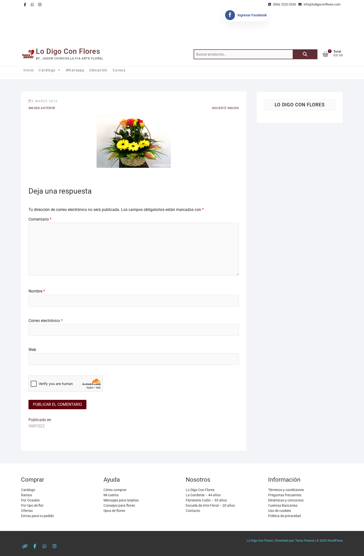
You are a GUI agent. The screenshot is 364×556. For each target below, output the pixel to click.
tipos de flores (114, 511)
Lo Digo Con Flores (68, 51)
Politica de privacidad (284, 516)
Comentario (40, 219)
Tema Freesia (304, 540)
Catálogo (47, 70)
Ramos (26, 495)
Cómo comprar (115, 490)
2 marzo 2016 (45, 101)
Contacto (193, 511)
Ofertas (27, 511)
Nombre (36, 291)
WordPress (335, 540)
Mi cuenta (111, 495)
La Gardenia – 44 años (203, 495)
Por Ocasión (30, 500)
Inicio (29, 70)
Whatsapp (75, 70)
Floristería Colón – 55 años (206, 500)
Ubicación (98, 70)
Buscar (305, 54)
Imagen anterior (41, 108)
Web (32, 349)
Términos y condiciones (286, 490)
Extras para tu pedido (37, 516)
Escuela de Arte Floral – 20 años (210, 505)
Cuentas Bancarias (282, 505)
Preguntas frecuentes (284, 495)
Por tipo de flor (32, 505)
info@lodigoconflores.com (321, 4)
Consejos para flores (119, 505)
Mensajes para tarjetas (121, 500)
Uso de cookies (279, 511)
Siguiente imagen (225, 108)
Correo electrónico (45, 320)
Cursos (119, 70)
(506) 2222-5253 (284, 4)
